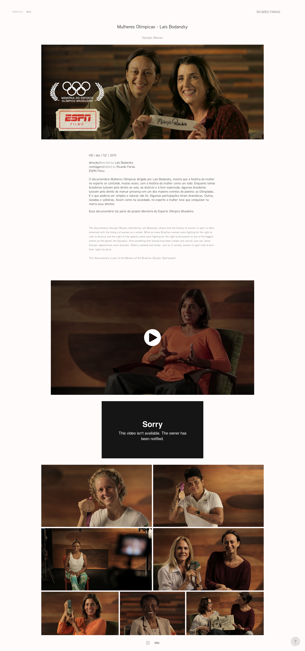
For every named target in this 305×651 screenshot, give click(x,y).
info (29, 11)
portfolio (17, 11)
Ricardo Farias (268, 12)
